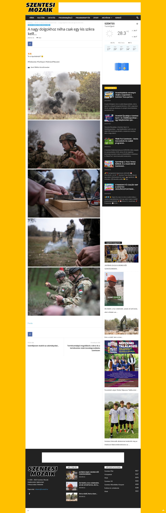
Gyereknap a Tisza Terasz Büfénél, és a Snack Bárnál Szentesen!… (125, 163)
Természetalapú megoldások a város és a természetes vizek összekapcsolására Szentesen (83, 347)
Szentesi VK (108, 481)
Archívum (106, 18)
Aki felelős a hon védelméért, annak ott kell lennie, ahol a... (89, 484)
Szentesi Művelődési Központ (114, 485)
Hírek (31, 18)
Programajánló (65, 18)
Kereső (118, 18)
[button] (137, 17)
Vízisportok (108, 474)
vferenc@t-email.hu (41, 489)
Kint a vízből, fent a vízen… (114, 337)
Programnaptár (83, 18)
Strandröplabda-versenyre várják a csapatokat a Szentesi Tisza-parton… (125, 94)
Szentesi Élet (108, 471)
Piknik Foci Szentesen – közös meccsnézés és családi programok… (126, 141)
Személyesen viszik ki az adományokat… (43, 345)
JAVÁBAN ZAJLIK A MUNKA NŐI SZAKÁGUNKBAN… (89, 473)
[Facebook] (30, 44)
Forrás (30, 323)
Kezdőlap (30, 23)
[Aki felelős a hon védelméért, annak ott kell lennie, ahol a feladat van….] (114, 289)
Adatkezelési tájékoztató (36, 482)
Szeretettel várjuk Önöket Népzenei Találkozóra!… (121, 390)
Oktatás (51, 18)
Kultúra (41, 18)
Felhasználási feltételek (35, 484)
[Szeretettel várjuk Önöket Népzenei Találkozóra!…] (121, 363)
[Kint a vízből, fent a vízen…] (121, 324)
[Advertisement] (99, 7)
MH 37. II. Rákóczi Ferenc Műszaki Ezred (45, 23)
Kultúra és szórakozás (111, 488)
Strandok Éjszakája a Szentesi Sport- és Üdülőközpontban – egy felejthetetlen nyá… (126, 117)
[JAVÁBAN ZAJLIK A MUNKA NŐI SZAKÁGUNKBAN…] (121, 254)
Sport (96, 18)
